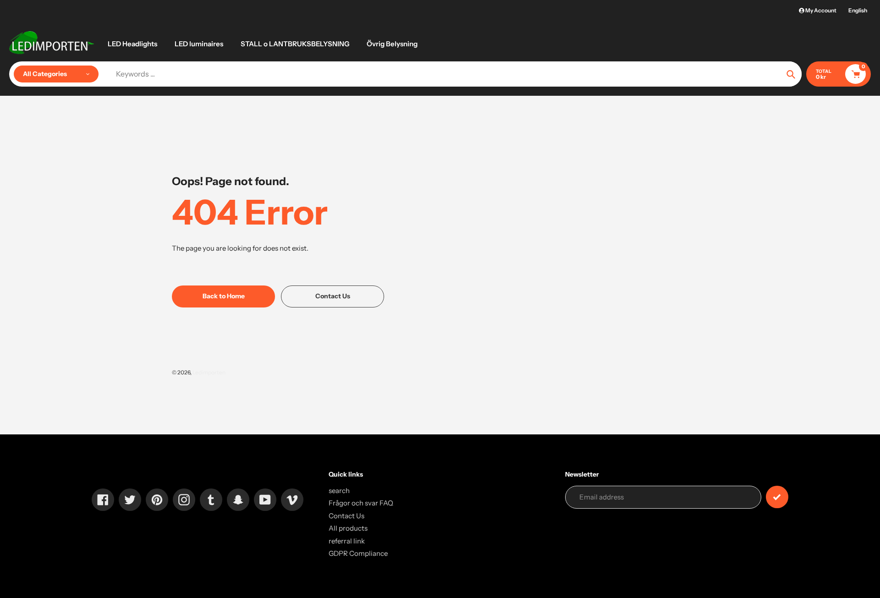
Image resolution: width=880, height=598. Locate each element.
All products (348, 528)
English (857, 10)
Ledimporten (209, 372)
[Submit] (777, 497)
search (339, 490)
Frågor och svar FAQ (361, 503)
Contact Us (346, 515)
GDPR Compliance (358, 553)
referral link (347, 541)
